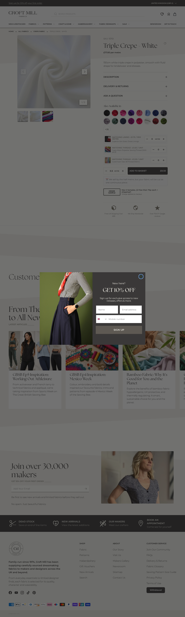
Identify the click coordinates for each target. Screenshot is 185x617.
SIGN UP (119, 329)
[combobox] (101, 319)
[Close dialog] (141, 276)
